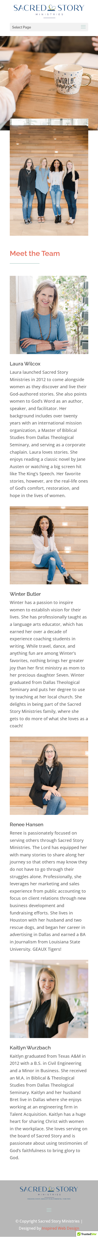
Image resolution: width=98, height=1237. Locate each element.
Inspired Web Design (60, 1228)
